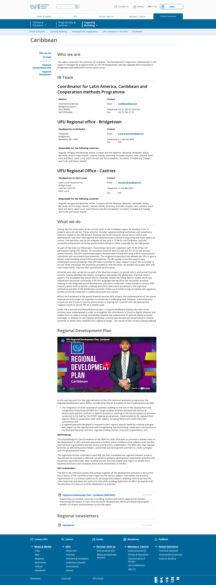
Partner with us (106, 16)
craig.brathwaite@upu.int (131, 133)
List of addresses (136, 565)
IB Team (47, 57)
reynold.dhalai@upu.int (129, 182)
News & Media (44, 16)
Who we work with (106, 550)
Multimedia (40, 562)
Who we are (45, 53)
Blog (37, 554)
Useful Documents (137, 550)
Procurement (72, 566)
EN (149, 6)
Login (171, 6)
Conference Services (75, 562)
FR (155, 6)
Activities (70, 554)
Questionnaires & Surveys (136, 560)
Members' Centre (137, 16)
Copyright (66, 578)
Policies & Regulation (138, 554)
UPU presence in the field (115, 31)
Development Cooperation (85, 31)
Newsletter (68, 525)
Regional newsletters (45, 73)
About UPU (71, 550)
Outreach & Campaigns (77, 558)
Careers (69, 570)
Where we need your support (107, 556)
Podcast (39, 566)
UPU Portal (97, 578)
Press (37, 550)
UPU (75, 16)
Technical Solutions (38, 24)
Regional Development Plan (42, 66)
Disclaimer (35, 578)
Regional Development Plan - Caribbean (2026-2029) (89, 495)
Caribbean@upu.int (127, 103)
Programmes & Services (67, 24)
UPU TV (132, 569)
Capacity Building (89, 24)
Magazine (39, 558)
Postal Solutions (168, 16)
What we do (45, 60)
